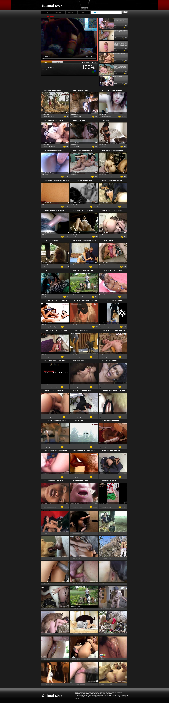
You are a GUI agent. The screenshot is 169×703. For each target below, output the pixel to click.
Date (83, 12)
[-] (95, 71)
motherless (79, 507)
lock (78, 327)
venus (81, 176)
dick (103, 116)
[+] (92, 71)
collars (52, 116)
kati (112, 176)
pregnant (82, 236)
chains (45, 116)
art (78, 387)
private (74, 357)
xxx (47, 357)
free (79, 146)
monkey (51, 176)
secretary (75, 417)
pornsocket (75, 116)
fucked (53, 146)
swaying (77, 267)
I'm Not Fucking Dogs (119, 53)
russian (103, 507)
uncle (78, 176)
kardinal (75, 236)
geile (110, 176)
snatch (103, 417)
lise (82, 417)
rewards (46, 327)
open (109, 417)
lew (47, 447)
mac (79, 206)
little (74, 267)
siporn (74, 507)
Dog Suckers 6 (118, 76)
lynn (50, 447)
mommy (82, 267)
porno (52, 236)
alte (78, 236)
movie (74, 447)
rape (107, 327)
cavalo (46, 236)
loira (103, 387)
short (49, 116)
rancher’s (54, 387)
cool (48, 176)
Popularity (71, 12)
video (76, 146)
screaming (46, 477)
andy (80, 116)
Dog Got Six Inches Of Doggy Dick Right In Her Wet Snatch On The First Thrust (120, 66)
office (79, 417)
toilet (45, 297)
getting (50, 327)
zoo (105, 297)
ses (74, 146)
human (105, 267)
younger (46, 387)
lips (106, 417)
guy (108, 206)
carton (103, 477)
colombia (46, 507)
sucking (106, 116)
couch (45, 146)
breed (74, 327)
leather (49, 146)
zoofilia (106, 387)
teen (74, 387)
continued (52, 477)
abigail (82, 206)
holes (108, 357)
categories (59, 12)
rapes (105, 206)
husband (104, 236)
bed (79, 477)
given (50, 387)
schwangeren (50, 417)
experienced (76, 297)
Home (47, 12)
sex (102, 267)
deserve (109, 236)
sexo (49, 236)
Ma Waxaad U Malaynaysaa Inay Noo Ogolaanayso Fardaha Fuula (121, 32)
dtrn (46, 69)
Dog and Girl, (51, 67)
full (76, 477)
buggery (104, 327)
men (108, 297)
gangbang (104, 357)
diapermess (49, 267)
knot (80, 327)
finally (54, 327)
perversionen (105, 176)
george (74, 176)
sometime (81, 297)
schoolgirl (75, 206)
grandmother (47, 206)
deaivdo (104, 146)
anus (110, 327)
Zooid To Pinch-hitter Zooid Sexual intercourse (120, 19)
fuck (112, 357)
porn (109, 116)
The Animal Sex (52, 5)
